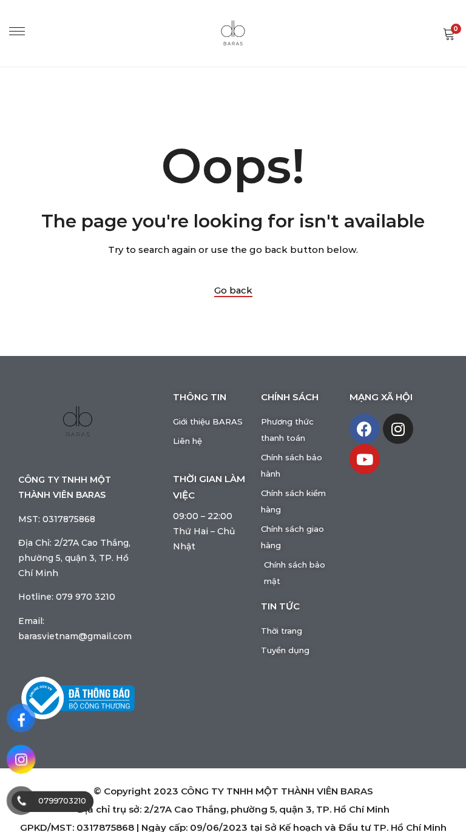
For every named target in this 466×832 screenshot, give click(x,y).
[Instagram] (398, 429)
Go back (233, 290)
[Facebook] (365, 429)
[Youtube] (365, 459)
